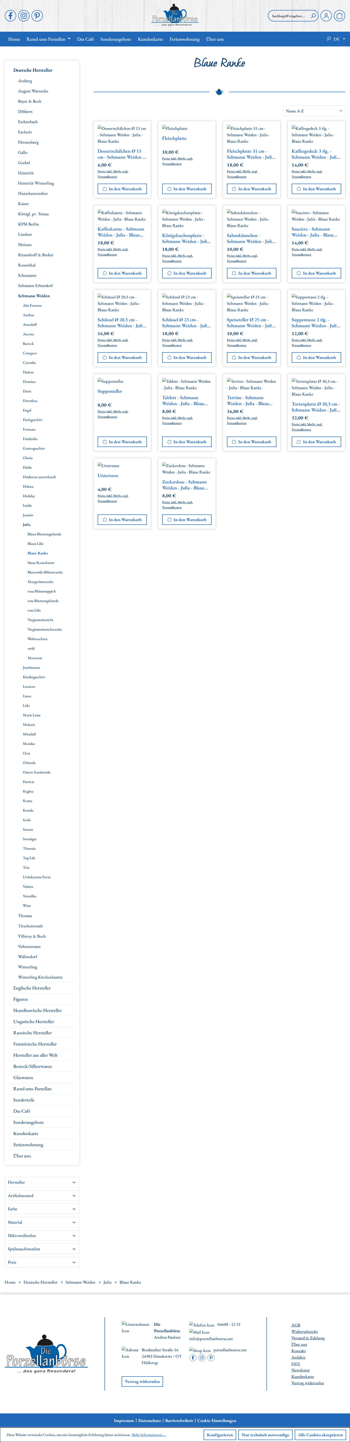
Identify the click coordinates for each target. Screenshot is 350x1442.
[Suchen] (313, 15)
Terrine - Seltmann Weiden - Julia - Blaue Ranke (248, 401)
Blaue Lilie (35, 543)
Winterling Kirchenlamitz (40, 977)
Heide (27, 467)
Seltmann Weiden (34, 295)
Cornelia (29, 362)
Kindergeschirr (34, 676)
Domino (29, 381)
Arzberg (25, 80)
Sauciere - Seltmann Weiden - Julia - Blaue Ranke (313, 232)
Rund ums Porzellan (32, 1088)
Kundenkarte (25, 1133)
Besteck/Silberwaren (32, 1066)
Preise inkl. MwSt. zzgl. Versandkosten (113, 174)
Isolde (27, 505)
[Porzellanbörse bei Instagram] (24, 15)
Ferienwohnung (28, 1144)
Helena (28, 486)
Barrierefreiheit (179, 1420)
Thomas (25, 915)
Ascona (28, 334)
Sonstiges (29, 838)
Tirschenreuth (30, 926)
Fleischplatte (174, 138)
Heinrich (26, 173)
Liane (27, 695)
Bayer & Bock (29, 101)
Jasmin (28, 515)
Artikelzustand (20, 1195)
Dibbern (25, 111)
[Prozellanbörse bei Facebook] (10, 15)
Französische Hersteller (35, 1044)
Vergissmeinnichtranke (45, 629)
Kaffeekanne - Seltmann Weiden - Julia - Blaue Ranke (121, 232)
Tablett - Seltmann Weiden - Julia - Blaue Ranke (183, 401)
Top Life (29, 857)
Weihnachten (38, 638)
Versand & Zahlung (308, 1338)
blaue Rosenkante (41, 562)
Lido (26, 705)
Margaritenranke (40, 581)
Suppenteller (110, 391)
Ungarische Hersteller (33, 1021)
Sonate (28, 829)
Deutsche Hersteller (32, 70)
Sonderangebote (28, 1122)
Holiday (29, 495)
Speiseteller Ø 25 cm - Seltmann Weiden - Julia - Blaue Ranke (250, 323)
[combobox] (288, 15)
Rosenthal (26, 265)
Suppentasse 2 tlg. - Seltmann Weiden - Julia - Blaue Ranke (315, 323)
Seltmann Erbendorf (35, 285)
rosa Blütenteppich (42, 591)
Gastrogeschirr (34, 448)
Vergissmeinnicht (40, 619)
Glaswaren (23, 1077)
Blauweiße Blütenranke (45, 572)
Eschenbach (28, 121)
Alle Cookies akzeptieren (320, 1434)
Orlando (29, 762)
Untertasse (108, 475)
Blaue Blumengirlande (44, 534)
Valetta (28, 886)
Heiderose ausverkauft (39, 476)
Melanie (29, 724)
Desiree (28, 372)
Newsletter (300, 1370)
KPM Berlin (28, 224)
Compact (30, 353)
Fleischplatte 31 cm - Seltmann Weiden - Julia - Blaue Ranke (250, 154)
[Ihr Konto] (326, 15)
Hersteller (16, 1182)
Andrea (28, 314)
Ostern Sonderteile (36, 772)
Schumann (27, 275)
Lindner (25, 234)
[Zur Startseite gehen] (175, 15)
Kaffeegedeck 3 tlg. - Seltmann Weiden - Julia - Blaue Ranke (315, 154)
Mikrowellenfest (22, 1235)
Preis (12, 1262)
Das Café (21, 1111)
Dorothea (30, 400)
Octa (26, 753)
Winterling (27, 967)
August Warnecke (33, 91)
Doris (27, 391)
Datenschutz (149, 1420)
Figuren (20, 999)
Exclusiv (25, 132)
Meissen (25, 244)
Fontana (29, 429)
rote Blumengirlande (43, 600)
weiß (31, 648)
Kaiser (23, 203)
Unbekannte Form (37, 876)
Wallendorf (27, 956)
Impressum (124, 1420)
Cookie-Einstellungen (216, 1420)
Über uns (22, 1156)
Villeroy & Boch (32, 936)
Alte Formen (32, 305)
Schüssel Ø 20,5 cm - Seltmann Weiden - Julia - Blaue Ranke (121, 323)
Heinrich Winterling (36, 183)
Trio (26, 867)
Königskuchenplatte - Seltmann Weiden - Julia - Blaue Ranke (185, 238)
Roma (27, 800)
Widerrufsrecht (304, 1331)
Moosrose (35, 657)
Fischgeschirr (33, 419)
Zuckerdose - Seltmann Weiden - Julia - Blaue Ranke (184, 485)
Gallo (22, 152)
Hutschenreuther (33, 193)
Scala (27, 819)
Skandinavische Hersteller (37, 1010)
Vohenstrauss (29, 946)
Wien (27, 905)
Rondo (28, 810)
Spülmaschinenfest (24, 1248)
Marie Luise (31, 715)
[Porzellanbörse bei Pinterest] (37, 15)
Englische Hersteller (32, 988)
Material (15, 1222)
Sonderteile (24, 1100)
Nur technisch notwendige (265, 1434)
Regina (28, 791)
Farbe (12, 1208)
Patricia (28, 781)
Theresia (29, 848)
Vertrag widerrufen (142, 1381)
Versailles (29, 896)
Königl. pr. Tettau (33, 213)
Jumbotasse (31, 667)
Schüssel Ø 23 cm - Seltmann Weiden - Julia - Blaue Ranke (185, 323)
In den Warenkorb (125, 188)
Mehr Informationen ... (149, 1434)
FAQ (295, 1363)
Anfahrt (298, 1357)
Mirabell (29, 734)
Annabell (30, 324)
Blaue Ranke (38, 553)
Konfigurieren (220, 1434)
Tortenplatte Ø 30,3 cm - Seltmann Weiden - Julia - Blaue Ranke (316, 407)
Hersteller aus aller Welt (35, 1055)
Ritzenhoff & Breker (36, 254)
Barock (28, 343)
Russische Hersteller (32, 1033)
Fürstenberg (28, 142)
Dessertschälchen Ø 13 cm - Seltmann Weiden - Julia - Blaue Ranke (121, 154)
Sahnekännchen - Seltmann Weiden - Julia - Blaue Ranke (250, 238)
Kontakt (298, 1350)
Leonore (29, 686)
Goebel (24, 162)
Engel (27, 410)
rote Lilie (34, 610)
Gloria (28, 457)
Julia (26, 524)
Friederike (30, 438)
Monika (29, 743)
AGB (295, 1325)
